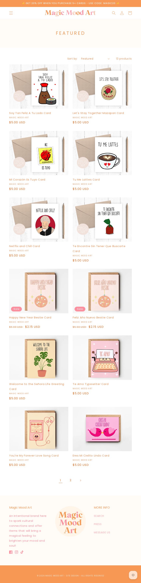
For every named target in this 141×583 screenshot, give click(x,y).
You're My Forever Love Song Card (34, 455)
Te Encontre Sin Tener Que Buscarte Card (99, 248)
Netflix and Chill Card (24, 246)
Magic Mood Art (54, 575)
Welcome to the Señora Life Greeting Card (36, 386)
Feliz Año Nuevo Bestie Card (93, 317)
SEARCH (99, 516)
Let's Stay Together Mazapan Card (98, 113)
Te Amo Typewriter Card (91, 384)
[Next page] (80, 480)
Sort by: (72, 58)
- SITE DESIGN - (72, 575)
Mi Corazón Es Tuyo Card (27, 179)
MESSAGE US (102, 532)
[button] (11, 13)
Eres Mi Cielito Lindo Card (91, 455)
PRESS (98, 524)
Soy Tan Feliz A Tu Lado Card (30, 113)
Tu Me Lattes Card (86, 179)
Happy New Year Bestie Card (30, 317)
